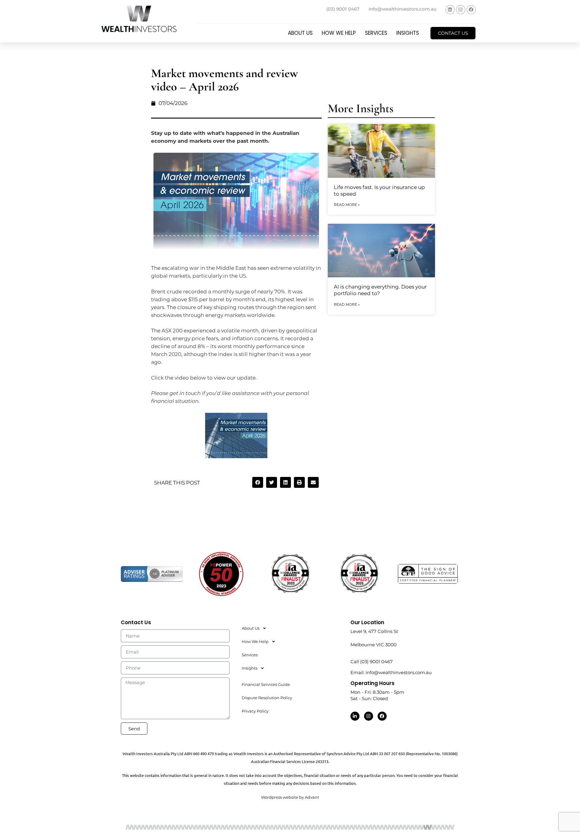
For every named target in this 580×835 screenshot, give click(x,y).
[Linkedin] (450, 9)
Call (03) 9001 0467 (371, 661)
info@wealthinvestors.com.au (403, 9)
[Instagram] (460, 9)
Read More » (347, 204)
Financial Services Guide (266, 684)
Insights (407, 33)
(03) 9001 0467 (342, 9)
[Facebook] (471, 9)
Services (376, 33)
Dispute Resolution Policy (267, 697)
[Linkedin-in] (354, 716)
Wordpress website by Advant (290, 797)
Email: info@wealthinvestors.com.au (391, 672)
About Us (300, 33)
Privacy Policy (255, 711)
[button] (257, 482)
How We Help (339, 33)
